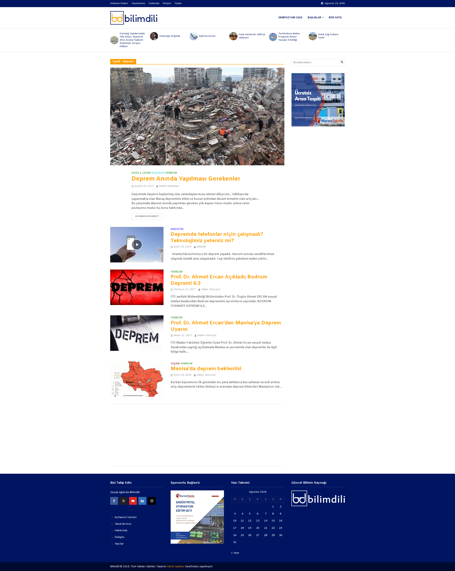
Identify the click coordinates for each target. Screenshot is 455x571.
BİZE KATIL (335, 17)
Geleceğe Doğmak (169, 36)
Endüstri (177, 229)
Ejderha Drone (207, 36)
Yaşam (175, 364)
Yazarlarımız (138, 3)
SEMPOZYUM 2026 (290, 17)
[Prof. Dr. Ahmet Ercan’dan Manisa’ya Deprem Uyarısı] (137, 333)
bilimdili (201, 247)
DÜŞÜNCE (158, 173)
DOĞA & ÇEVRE (141, 173)
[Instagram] (152, 501)
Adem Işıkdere (175, 566)
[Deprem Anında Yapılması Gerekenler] (197, 116)
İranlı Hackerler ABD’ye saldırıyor (252, 36)
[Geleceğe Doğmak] (153, 36)
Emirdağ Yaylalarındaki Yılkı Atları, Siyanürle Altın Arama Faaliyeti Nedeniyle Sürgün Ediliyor (132, 40)
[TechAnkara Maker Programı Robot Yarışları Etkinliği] (273, 37)
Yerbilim (171, 173)
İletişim (167, 3)
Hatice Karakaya (169, 186)
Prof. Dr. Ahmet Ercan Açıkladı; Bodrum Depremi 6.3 (219, 280)
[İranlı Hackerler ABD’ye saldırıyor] (233, 36)
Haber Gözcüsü (210, 289)
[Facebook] (114, 501)
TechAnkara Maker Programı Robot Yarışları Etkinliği (289, 37)
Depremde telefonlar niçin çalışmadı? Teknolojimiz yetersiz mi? (217, 237)
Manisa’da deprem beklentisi (206, 369)
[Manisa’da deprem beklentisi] (137, 379)
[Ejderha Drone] (193, 36)
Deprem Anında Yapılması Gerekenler (186, 179)
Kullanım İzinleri (119, 3)
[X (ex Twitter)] (123, 501)
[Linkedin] (142, 501)
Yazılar (178, 3)
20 (257, 528)
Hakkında (154, 3)
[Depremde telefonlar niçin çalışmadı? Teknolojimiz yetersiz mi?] (137, 244)
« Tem (235, 553)
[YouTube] (133, 501)
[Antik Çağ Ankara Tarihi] (312, 36)
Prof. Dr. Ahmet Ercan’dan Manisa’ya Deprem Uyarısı (226, 326)
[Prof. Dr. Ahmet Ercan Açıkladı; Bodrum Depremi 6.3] (137, 287)
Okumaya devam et (147, 216)
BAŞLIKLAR (314, 17)
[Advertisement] (197, 435)
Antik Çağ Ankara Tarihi (328, 36)
